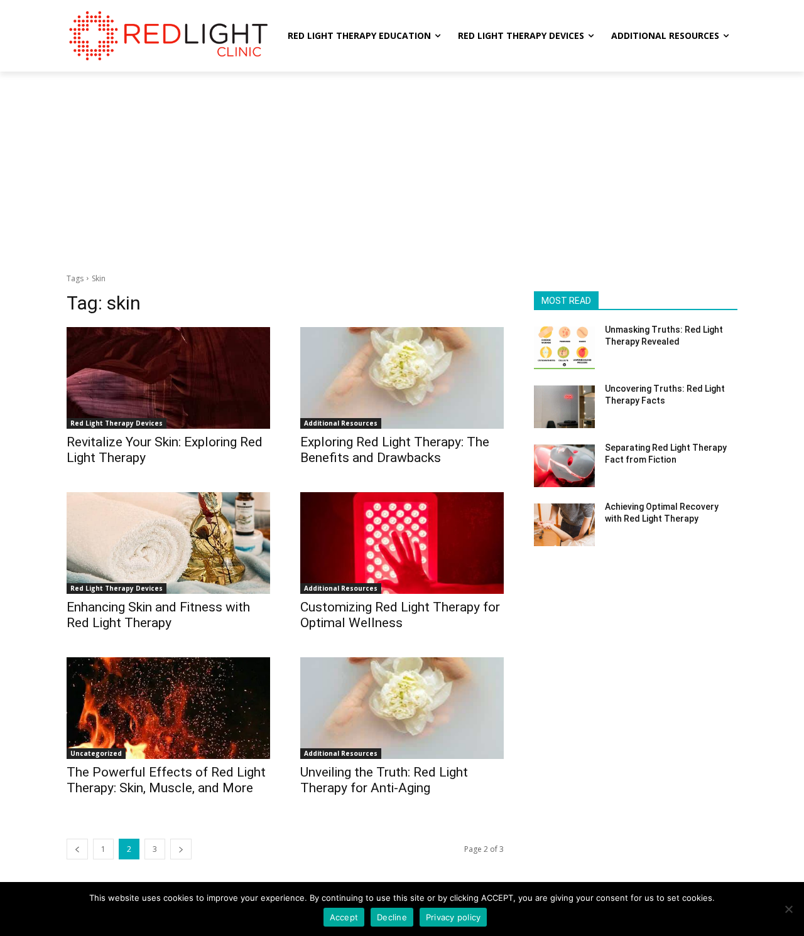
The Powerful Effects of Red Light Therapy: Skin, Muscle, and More (166, 780)
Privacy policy (453, 917)
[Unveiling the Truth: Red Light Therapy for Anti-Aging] (402, 708)
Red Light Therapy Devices (116, 423)
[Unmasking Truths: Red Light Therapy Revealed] (564, 347)
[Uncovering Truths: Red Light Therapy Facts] (564, 406)
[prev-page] (77, 849)
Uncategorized (96, 753)
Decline (392, 917)
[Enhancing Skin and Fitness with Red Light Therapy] (168, 543)
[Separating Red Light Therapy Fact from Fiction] (564, 465)
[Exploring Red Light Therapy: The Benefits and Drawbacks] (402, 378)
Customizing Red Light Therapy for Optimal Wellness (400, 615)
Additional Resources (341, 423)
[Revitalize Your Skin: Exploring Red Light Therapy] (168, 378)
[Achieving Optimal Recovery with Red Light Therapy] (564, 524)
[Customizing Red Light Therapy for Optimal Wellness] (402, 543)
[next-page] (181, 849)
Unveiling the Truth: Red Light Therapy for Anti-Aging (384, 780)
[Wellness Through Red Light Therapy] (167, 35)
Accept (344, 917)
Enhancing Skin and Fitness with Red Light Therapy (158, 615)
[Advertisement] (402, 166)
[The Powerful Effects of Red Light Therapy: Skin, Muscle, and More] (168, 708)
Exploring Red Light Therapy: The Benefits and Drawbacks (394, 449)
